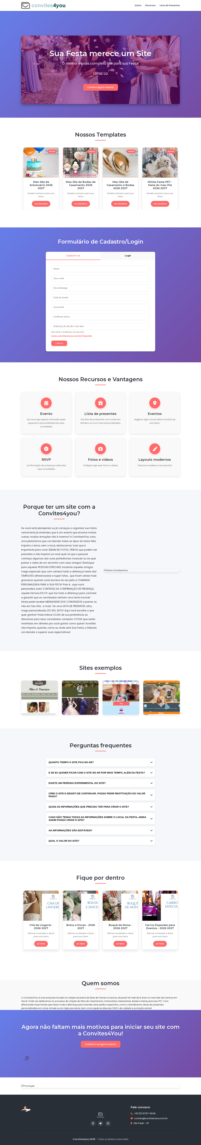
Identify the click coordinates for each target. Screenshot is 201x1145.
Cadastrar (59, 343)
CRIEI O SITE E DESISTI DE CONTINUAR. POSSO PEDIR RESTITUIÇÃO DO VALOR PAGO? (97, 795)
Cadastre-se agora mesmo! (100, 1044)
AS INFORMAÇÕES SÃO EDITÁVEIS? (70, 830)
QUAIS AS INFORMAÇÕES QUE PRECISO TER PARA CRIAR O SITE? (89, 806)
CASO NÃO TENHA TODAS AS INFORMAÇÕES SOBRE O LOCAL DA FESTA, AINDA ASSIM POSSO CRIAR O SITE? (97, 818)
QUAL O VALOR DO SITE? (64, 840)
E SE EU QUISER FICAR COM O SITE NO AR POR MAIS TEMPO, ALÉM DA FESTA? (97, 772)
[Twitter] (100, 1123)
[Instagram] (108, 1123)
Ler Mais (41, 940)
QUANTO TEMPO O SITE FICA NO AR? (71, 762)
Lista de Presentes (170, 5)
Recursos (150, 5)
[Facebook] (93, 1123)
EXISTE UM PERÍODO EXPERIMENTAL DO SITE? (77, 783)
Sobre (138, 5)
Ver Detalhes (41, 203)
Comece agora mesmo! (100, 87)
